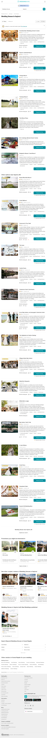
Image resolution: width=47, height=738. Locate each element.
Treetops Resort (23, 97)
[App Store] (28, 700)
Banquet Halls (22, 666)
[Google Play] (37, 700)
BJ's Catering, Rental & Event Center (28, 138)
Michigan (11, 13)
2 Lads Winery (23, 445)
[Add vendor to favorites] (16, 32)
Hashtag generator (4, 710)
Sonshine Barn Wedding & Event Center (29, 31)
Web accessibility (4, 696)
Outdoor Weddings (13, 668)
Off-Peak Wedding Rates (26, 555)
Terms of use (3, 689)
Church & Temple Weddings (23, 664)
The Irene (21, 245)
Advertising (3, 687)
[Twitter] (28, 706)
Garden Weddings (38, 666)
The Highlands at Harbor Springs (27, 335)
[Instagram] (33, 706)
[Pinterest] (30, 706)
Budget (25, 682)
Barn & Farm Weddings (5, 662)
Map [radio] (43, 21)
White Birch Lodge (24, 401)
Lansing (2, 649)
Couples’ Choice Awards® (6, 703)
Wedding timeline (4, 714)
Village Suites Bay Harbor (25, 358)
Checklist (26, 679)
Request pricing (39, 46)
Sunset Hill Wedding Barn (25, 506)
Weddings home (4, 677)
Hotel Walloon (23, 200)
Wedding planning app (5, 709)
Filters (5, 21)
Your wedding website (28, 677)
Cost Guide (26, 689)
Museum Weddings (33, 664)
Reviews (2, 701)
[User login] (45, 1)
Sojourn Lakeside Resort (25, 52)
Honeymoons (3, 719)
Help (25, 691)
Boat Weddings (41, 664)
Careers (2, 684)
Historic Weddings (15, 666)
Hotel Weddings (14, 662)
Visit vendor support (5, 728)
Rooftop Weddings (4, 664)
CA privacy (3, 694)
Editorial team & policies (5, 681)
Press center (3, 686)
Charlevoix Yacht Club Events (26, 289)
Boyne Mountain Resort (25, 177)
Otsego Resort (23, 75)
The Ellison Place (23, 118)
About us (3, 679)
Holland (2, 647)
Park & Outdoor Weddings (6, 666)
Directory (3, 700)
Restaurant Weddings (40, 662)
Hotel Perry (22, 465)
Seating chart (26, 686)
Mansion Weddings (13, 664)
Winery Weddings (21, 662)
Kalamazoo (26, 644)
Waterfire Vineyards (24, 381)
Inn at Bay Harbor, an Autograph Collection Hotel (32, 312)
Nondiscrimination (4, 682)
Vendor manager (27, 684)
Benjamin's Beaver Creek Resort (27, 153)
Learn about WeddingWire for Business (8, 727)
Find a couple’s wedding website (7, 723)
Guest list (26, 681)
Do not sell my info (4, 692)
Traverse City (27, 647)
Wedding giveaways (5, 712)
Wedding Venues (4, 13)
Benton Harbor (27, 649)
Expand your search (23, 532)
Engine (25, 687)
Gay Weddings (4, 705)
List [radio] (38, 21)
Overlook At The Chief (25, 223)
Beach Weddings (30, 666)
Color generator (4, 715)
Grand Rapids (16, 13)
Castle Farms (22, 268)
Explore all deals (22, 566)
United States (29, 711)
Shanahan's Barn (23, 486)
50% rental (5, 555)
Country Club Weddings (30, 662)
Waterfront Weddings (5, 668)
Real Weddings (4, 717)
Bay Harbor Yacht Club (25, 422)
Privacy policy (3, 691)
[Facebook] (25, 706)
